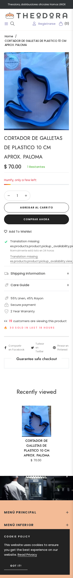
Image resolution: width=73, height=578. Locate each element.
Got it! (15, 565)
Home (9, 36)
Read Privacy (27, 554)
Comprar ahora (36, 219)
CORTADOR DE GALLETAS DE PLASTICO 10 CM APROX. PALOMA (36, 448)
